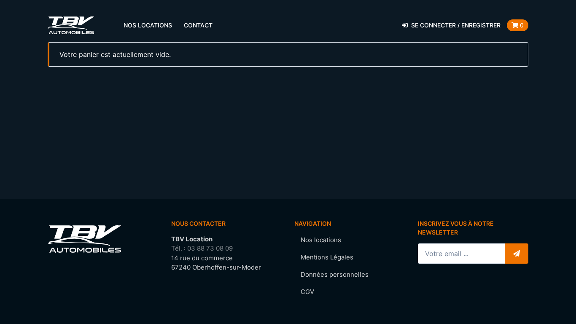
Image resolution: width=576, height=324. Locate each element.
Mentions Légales (327, 257)
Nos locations (321, 240)
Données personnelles (335, 274)
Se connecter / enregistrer (456, 25)
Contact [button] (198, 25)
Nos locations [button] (148, 25)
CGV (307, 292)
